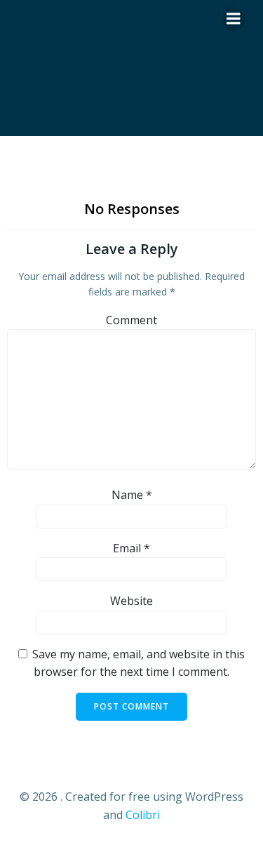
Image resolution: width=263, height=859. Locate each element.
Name (132, 494)
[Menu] (233, 19)
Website (131, 600)
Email (131, 548)
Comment (131, 320)
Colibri (143, 815)
